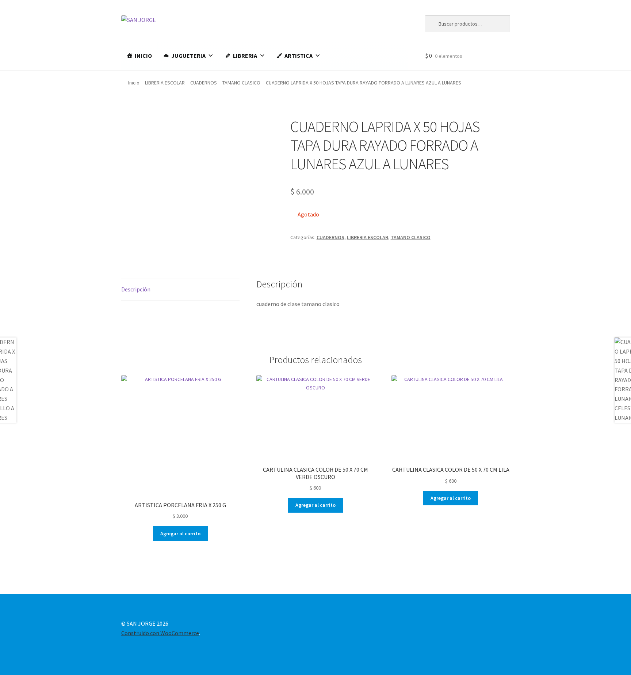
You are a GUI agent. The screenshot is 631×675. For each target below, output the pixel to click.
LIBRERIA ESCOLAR (165, 82)
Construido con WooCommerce (160, 633)
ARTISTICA (298, 55)
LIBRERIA (245, 55)
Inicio (133, 82)
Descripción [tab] (135, 289)
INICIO (143, 55)
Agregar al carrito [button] (180, 533)
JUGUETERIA (188, 55)
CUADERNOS (203, 82)
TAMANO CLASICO (241, 82)
